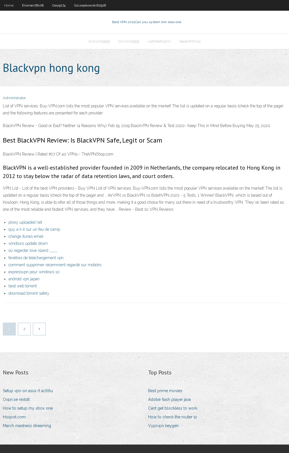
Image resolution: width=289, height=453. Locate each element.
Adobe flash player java (169, 399)
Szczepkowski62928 (90, 5)
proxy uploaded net (25, 222)
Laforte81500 (159, 41)
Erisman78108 (33, 5)
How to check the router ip (172, 417)
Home (9, 5)
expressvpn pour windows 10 (34, 272)
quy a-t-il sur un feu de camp (34, 229)
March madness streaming (27, 425)
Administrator (14, 98)
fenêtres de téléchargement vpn (36, 258)
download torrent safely (28, 293)
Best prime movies (165, 390)
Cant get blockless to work (172, 408)
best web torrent (22, 286)
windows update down (28, 243)
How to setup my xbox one (28, 408)
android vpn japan (24, 279)
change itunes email (25, 236)
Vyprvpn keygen (163, 425)
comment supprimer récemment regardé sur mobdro (54, 265)
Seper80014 (190, 41)
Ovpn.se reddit (16, 399)
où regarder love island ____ (32, 250)
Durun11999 (99, 41)
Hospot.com (14, 417)
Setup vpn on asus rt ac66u (28, 390)
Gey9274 (58, 5)
